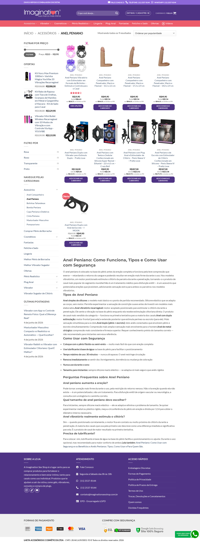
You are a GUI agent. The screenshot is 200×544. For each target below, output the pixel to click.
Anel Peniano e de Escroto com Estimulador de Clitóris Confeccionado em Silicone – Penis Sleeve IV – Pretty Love (163, 159)
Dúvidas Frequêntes (138, 507)
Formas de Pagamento (139, 473)
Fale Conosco (117, 2)
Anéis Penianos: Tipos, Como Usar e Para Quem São (117, 446)
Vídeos (169, 23)
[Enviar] (116, 13)
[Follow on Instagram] (26, 490)
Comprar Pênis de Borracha (38, 231)
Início (28, 33)
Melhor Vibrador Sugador (37, 265)
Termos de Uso (135, 490)
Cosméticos (60, 23)
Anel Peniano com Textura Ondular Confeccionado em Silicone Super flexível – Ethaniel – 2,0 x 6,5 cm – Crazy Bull (105, 159)
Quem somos (135, 502)
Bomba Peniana (34, 207)
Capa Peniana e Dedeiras (38, 211)
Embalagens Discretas (139, 468)
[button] (166, 13)
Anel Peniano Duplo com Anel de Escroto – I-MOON (76, 228)
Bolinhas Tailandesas (36, 203)
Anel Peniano (33, 199)
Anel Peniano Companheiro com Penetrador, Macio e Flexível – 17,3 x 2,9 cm (134, 81)
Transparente (30, 163)
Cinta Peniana (33, 216)
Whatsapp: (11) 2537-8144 (165, 2)
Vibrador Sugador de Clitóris (38, 293)
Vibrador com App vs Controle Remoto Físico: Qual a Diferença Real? (40, 314)
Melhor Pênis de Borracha (37, 259)
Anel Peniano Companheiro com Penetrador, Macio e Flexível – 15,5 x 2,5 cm (105, 81)
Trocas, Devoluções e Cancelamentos (146, 496)
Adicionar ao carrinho (105, 107)
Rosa (26, 151)
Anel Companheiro (35, 194)
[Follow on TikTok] (31, 490)
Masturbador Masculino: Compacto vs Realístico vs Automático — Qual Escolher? (39, 331)
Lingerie (98, 23)
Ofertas (155, 23)
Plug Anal (111, 23)
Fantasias (124, 23)
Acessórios (29, 23)
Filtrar (29, 54)
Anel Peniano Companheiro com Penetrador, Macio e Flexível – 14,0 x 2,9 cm (163, 81)
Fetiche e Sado (140, 23)
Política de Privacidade (139, 479)
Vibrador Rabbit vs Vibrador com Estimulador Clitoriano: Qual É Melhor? (40, 348)
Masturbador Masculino (38, 220)
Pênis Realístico (80, 23)
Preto (27, 168)
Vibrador (44, 23)
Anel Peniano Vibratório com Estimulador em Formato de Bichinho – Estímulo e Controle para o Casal (76, 83)
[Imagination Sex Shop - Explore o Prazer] (42, 12)
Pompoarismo (33, 224)
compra (38, 485)
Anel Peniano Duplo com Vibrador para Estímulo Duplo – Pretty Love (76, 155)
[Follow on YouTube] (37, 490)
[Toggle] (57, 190)
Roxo (26, 157)
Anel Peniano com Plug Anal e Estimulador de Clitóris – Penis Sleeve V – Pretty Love (134, 156)
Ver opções (76, 106)
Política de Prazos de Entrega (142, 485)
